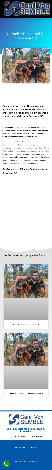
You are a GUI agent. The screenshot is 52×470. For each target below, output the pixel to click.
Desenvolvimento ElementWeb (26, 461)
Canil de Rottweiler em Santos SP (26, 325)
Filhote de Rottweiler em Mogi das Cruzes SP (26, 393)
